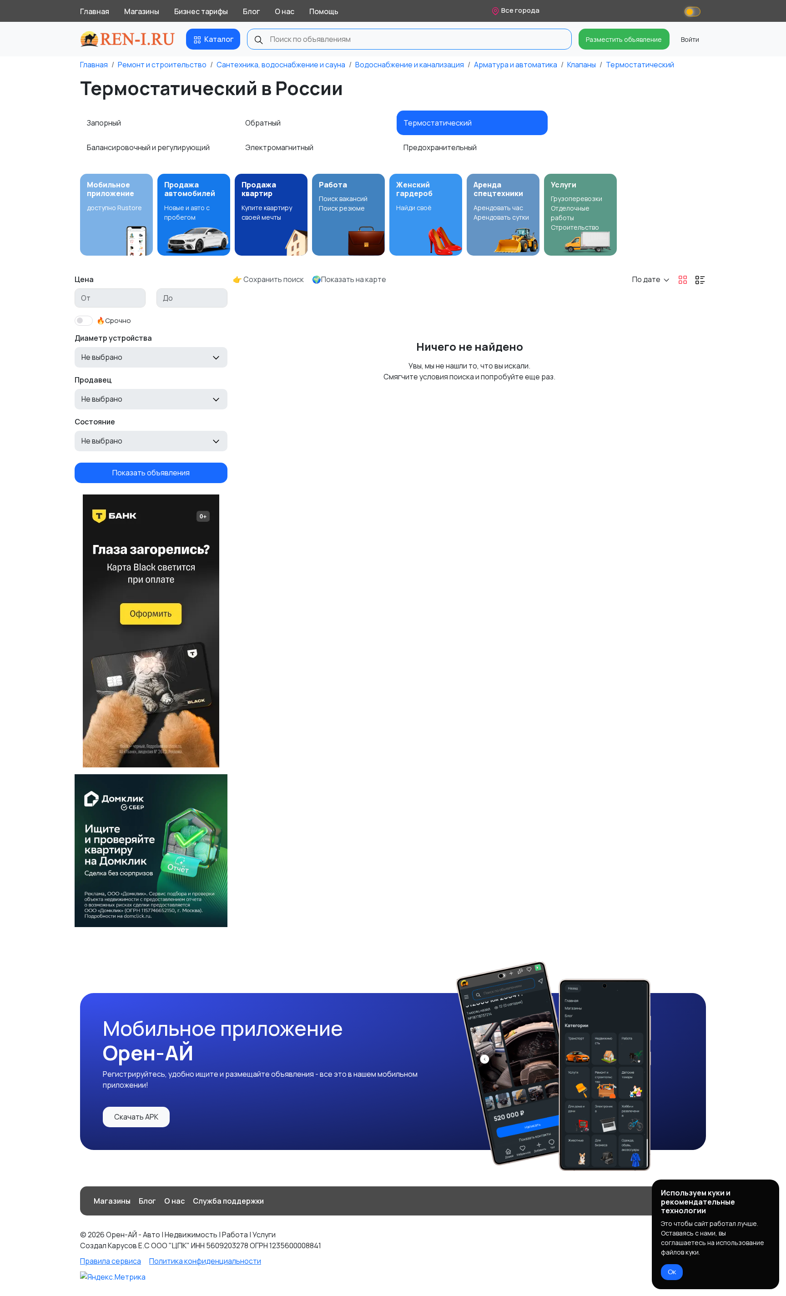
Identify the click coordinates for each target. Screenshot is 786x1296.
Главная (94, 11)
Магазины (141, 11)
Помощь (323, 11)
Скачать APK (136, 1117)
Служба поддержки (228, 1201)
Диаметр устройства (113, 338)
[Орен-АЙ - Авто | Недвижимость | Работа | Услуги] (127, 39)
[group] (116, 215)
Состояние (95, 422)
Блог (251, 11)
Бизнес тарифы (201, 11)
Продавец (93, 380)
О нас (284, 11)
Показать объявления (151, 473)
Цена (84, 279)
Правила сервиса (110, 1261)
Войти (690, 39)
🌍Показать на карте (349, 279)
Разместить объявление (624, 39)
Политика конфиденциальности (205, 1261)
